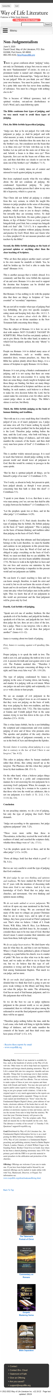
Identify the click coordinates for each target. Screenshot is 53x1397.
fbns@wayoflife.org (26, 55)
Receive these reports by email (18, 1044)
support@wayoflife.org (20, 1385)
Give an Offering (17, 1377)
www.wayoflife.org (13, 1047)
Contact (13, 1366)
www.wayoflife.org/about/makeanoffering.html (22, 1178)
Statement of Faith (18, 1374)
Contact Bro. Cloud (18, 1370)
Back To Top (8, 1190)
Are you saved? (17, 1381)
